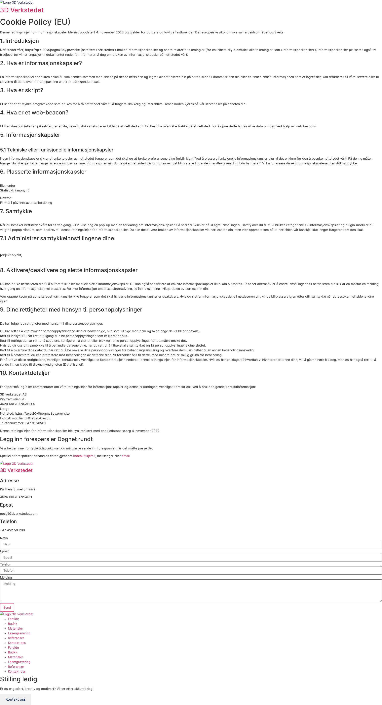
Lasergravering (19, 633)
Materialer (15, 628)
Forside (13, 619)
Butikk (12, 624)
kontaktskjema (84, 456)
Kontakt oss (17, 643)
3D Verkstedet (22, 10)
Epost (4, 551)
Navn (4, 538)
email (126, 456)
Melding (6, 577)
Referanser (16, 638)
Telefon (5, 564)
